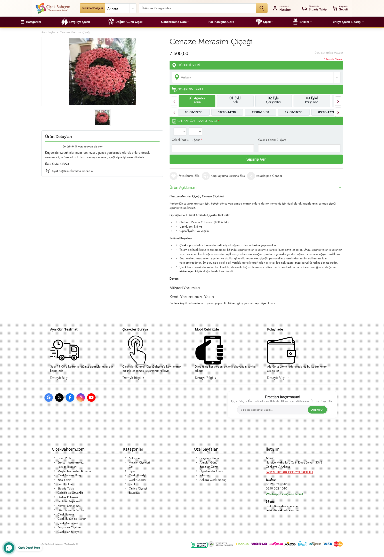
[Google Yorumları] (48, 397)
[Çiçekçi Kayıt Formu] (136, 362)
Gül (131, 467)
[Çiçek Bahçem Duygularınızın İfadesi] (53, 8)
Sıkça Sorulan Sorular (71, 510)
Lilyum (132, 471)
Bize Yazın (64, 480)
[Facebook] (70, 397)
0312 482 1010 (276, 484)
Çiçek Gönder (137, 480)
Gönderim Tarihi (190, 89)
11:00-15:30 (260, 112)
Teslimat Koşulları (69, 501)
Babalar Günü (209, 467)
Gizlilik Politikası (68, 497)
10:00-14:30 (227, 112)
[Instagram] (80, 397)
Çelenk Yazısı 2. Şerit (272, 140)
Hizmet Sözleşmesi (69, 506)
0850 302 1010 (276, 488)
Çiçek (132, 484)
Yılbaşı (204, 475)
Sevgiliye (134, 493)
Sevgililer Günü (209, 458)
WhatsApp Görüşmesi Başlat (284, 494)
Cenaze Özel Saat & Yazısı (198, 121)
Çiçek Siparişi (137, 475)
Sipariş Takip (66, 488)
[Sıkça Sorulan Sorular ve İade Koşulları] (281, 362)
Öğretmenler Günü (211, 471)
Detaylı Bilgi (59, 378)
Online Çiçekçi (138, 488)
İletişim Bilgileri (67, 467)
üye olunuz (268, 303)
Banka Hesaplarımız (71, 462)
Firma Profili (65, 458)
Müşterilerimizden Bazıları (74, 471)
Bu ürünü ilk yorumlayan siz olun (83, 146)
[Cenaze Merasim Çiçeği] (102, 117)
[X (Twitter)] (59, 397)
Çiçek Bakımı (66, 514)
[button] (31, 22)
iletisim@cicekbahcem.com (282, 510)
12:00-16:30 (293, 112)
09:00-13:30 (193, 112)
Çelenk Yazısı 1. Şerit (187, 140)
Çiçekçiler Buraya (68, 532)
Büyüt (102, 71)
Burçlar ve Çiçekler (69, 527)
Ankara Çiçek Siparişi (213, 480)
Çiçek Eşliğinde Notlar (72, 519)
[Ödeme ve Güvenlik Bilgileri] (209, 362)
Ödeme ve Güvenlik (70, 493)
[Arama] (262, 8)
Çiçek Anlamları (68, 523)
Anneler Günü (208, 462)
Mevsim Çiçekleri (139, 462)
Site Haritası (65, 484)
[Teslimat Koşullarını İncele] (64, 362)
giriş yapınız (245, 303)
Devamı (174, 278)
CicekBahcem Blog (69, 475)
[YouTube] (91, 397)
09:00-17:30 (327, 112)
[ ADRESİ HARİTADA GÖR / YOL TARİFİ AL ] (289, 472)
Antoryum (134, 458)
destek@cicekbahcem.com (282, 506)
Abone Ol (317, 409)
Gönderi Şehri (189, 65)
